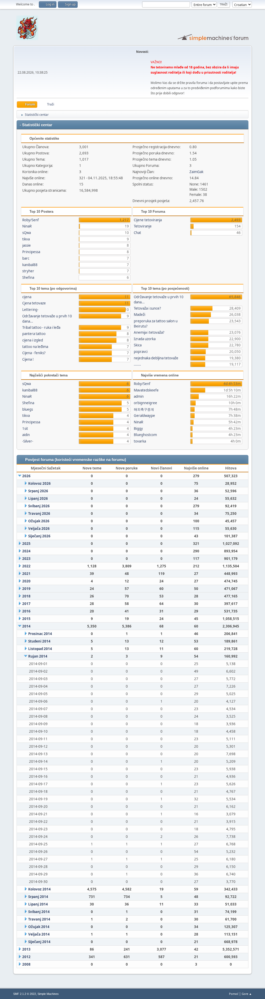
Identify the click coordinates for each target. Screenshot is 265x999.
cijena (26, 297)
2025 (26, 543)
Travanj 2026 (39, 513)
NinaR (27, 226)
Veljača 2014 (39, 934)
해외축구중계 (144, 409)
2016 (26, 611)
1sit (25, 428)
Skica (138, 345)
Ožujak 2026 (38, 521)
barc (25, 258)
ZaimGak (196, 171)
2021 (26, 573)
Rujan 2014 (37, 656)
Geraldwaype (144, 415)
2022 (26, 566)
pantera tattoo (34, 333)
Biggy (138, 428)
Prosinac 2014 (40, 633)
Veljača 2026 (39, 528)
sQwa (26, 232)
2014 (26, 626)
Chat (137, 232)
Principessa (31, 251)
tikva (26, 239)
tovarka (140, 441)
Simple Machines (48, 993)
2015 (26, 618)
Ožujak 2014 (38, 926)
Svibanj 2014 (39, 911)
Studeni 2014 (39, 641)
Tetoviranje (143, 226)
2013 (26, 949)
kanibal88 (30, 264)
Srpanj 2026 (38, 491)
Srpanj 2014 (38, 896)
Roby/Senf (30, 220)
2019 (26, 588)
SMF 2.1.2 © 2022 (24, 993)
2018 (26, 596)
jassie (26, 245)
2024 (26, 551)
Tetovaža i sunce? (147, 308)
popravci (141, 351)
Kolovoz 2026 (39, 483)
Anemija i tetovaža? (149, 332)
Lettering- (30, 309)
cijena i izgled (32, 340)
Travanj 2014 (39, 919)
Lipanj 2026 (38, 498)
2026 (26, 476)
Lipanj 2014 (38, 904)
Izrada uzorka (145, 339)
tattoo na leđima (35, 346)
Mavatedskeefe (146, 390)
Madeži (139, 314)
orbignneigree (145, 403)
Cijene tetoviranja (148, 220)
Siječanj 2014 (39, 941)
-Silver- (27, 441)
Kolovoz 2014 (39, 889)
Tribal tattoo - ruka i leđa (41, 327)
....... (137, 364)
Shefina (28, 277)
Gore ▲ (247, 994)
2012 (26, 956)
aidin (26, 434)
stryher (28, 271)
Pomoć (233, 994)
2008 (26, 964)
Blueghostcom (145, 434)
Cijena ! (28, 359)
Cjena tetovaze (34, 303)
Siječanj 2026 (39, 536)
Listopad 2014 (40, 648)
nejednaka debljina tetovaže (156, 358)
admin (139, 396)
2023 (26, 558)
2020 (26, 581)
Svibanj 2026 (39, 506)
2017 (26, 603)
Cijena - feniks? (34, 353)
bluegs (27, 409)
